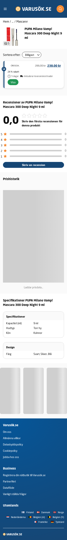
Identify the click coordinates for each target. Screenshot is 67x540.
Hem (6, 21)
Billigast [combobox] (29, 54)
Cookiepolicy (10, 450)
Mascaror (22, 21)
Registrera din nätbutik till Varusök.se (24, 475)
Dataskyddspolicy (13, 444)
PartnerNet (9, 481)
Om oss (7, 431)
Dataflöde (8, 487)
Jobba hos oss (11, 457)
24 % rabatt (13, 71)
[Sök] (60, 9)
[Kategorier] (6, 8)
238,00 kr (54, 66)
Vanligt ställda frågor (14, 494)
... (12, 21)
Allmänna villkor (12, 438)
